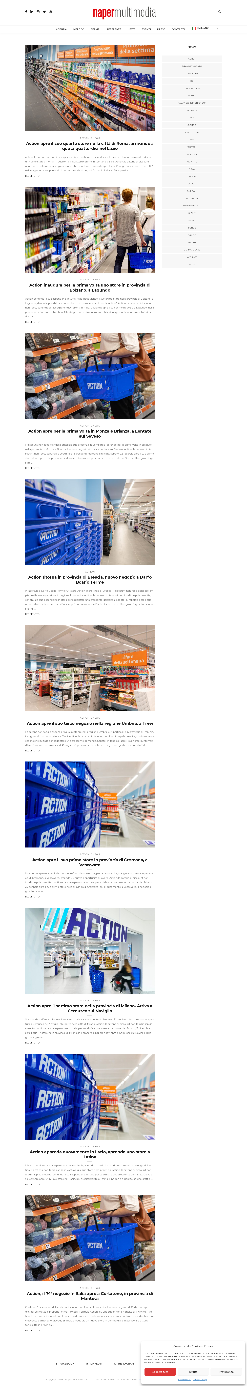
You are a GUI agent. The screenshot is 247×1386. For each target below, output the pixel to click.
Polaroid (192, 198)
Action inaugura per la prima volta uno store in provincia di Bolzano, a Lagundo (89, 288)
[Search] (220, 11)
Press (161, 29)
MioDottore (192, 132)
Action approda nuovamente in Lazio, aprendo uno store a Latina (90, 1154)
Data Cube (192, 73)
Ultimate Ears (192, 249)
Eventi (146, 29)
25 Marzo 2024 (141, 1277)
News (131, 29)
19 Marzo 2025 (142, 269)
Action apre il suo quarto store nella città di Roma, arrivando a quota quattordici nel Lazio (90, 146)
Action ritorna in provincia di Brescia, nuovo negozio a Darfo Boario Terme (90, 580)
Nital (192, 169)
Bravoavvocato (192, 66)
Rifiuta (193, 1371)
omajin (192, 183)
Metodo (78, 29)
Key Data (192, 110)
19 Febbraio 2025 (140, 415)
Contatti (178, 29)
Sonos (192, 228)
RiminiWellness (192, 205)
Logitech (192, 125)
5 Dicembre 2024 (140, 990)
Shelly (192, 213)
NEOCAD (192, 154)
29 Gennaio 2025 (140, 707)
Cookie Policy (184, 1379)
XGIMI (192, 264)
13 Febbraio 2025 (140, 561)
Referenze (114, 29)
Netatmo (192, 161)
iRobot (192, 95)
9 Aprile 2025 (142, 127)
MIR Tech (192, 147)
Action (84, 138)
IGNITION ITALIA (192, 88)
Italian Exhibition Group (192, 103)
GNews (95, 138)
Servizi (95, 29)
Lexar (192, 117)
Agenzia (61, 29)
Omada (192, 176)
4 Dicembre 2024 (140, 1136)
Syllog (192, 235)
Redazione (39, 127)
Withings (192, 257)
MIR (192, 139)
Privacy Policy (200, 1379)
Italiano (202, 27)
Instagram (126, 1363)
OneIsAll (192, 191)
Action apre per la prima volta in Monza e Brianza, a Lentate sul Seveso (89, 434)
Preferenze (226, 1371)
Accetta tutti (160, 1371)
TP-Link (192, 242)
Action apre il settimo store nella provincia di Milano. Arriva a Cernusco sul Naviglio (89, 1008)
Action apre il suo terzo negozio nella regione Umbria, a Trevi (90, 723)
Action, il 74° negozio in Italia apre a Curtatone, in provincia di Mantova (90, 1296)
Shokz (192, 220)
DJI (192, 81)
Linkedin (96, 1363)
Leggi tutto (32, 176)
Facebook (67, 1363)
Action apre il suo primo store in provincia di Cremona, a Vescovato (90, 862)
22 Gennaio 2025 (140, 844)
